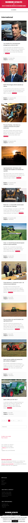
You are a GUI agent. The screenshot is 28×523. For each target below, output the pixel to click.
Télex (2, 481)
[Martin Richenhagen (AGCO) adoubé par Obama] (14, 72)
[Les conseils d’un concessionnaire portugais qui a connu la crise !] (14, 31)
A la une (3, 480)
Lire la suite (7, 53)
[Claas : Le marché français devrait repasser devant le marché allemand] (14, 231)
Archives (3, 484)
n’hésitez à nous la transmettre (7, 463)
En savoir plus (21, 521)
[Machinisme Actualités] (14, 6)
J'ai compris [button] (15, 521)
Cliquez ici (4, 447)
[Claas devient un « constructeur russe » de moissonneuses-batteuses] (14, 270)
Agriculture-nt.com (5, 505)
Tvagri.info (4, 506)
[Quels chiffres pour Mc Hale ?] (14, 388)
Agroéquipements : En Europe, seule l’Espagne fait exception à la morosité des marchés (13, 169)
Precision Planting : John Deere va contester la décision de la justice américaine (11, 126)
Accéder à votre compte (6, 492)
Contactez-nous (5, 496)
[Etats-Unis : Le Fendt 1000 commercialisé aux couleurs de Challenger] (14, 195)
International (11, 59)
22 (18, 420)
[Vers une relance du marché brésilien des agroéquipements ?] (14, 309)
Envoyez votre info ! (6, 459)
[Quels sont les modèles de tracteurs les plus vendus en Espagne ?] (14, 348)
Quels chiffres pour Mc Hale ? (10, 399)
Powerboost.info (5, 504)
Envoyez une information (7, 495)
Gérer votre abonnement (6, 493)
